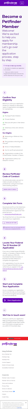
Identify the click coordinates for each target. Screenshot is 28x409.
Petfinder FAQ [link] (5, 359)
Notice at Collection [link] (7, 388)
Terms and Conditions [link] (7, 383)
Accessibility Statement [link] (8, 367)
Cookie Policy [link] (5, 397)
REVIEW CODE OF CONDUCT (10, 189)
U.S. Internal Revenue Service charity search (13, 268)
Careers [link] (4, 394)
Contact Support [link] (6, 362)
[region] (14, 405)
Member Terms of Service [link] (8, 380)
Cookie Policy (19, 407)
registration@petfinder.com (12, 214)
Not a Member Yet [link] (6, 354)
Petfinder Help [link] (5, 357)
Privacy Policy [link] (5, 386)
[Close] (25, 402)
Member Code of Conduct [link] (8, 378)
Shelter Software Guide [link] (8, 365)
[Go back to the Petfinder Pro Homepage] (14, 344)
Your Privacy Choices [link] (7, 391)
